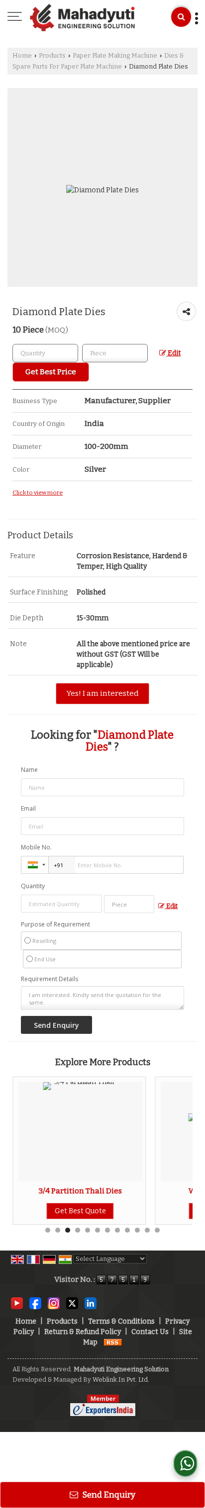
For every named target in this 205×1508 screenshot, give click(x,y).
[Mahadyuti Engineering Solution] (82, 17)
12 (157, 1230)
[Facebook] (35, 1303)
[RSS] (113, 1342)
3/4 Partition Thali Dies (73, 1190)
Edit (173, 353)
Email (28, 808)
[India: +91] (35, 865)
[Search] (181, 17)
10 (137, 1230)
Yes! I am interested (102, 693)
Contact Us (150, 1332)
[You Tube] (17, 1303)
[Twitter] (72, 1303)
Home (22, 55)
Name (29, 769)
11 (147, 1230)
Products (52, 55)
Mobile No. (36, 847)
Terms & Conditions (121, 1321)
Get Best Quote (73, 1211)
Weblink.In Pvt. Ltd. (121, 1379)
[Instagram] (54, 1303)
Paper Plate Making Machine (115, 55)
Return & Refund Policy (82, 1332)
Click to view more (37, 492)
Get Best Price (50, 371)
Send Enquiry (108, 1495)
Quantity (33, 886)
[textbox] (115, 353)
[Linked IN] (91, 1303)
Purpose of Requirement (55, 924)
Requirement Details (49, 979)
